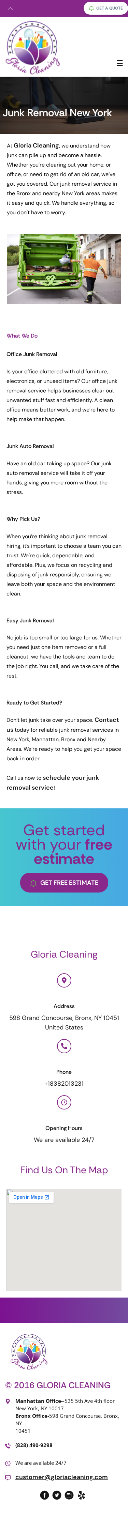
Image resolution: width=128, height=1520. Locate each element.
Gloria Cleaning (36, 145)
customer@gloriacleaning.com (61, 1477)
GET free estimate (69, 883)
